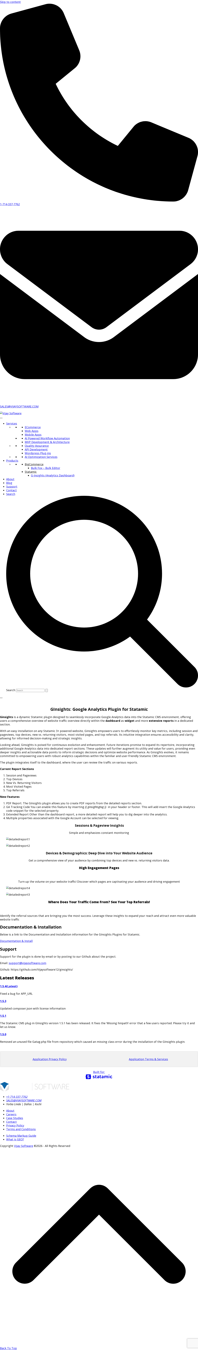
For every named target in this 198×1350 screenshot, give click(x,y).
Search (10, 690)
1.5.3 (3, 1001)
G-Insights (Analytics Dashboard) (52, 475)
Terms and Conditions (21, 1129)
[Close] (1, 697)
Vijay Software (23, 1146)
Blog (9, 483)
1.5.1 (3, 1016)
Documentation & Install (16, 941)
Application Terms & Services (148, 1059)
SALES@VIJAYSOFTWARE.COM (19, 406)
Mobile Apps (33, 434)
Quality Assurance (37, 446)
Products (12, 460)
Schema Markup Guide (21, 1135)
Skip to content (10, 2)
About (10, 479)
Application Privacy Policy (50, 1059)
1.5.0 (3, 1034)
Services (11, 423)
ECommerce (33, 427)
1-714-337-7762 (10, 204)
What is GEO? (15, 1139)
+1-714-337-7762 (17, 1097)
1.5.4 (3, 986)
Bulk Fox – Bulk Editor (45, 468)
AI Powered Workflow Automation (47, 438)
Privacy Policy (15, 1125)
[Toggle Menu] (1, 418)
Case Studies (14, 1118)
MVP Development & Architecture (47, 442)
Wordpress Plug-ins (38, 453)
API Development (36, 449)
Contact (11, 490)
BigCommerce (34, 464)
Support (11, 486)
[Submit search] (46, 690)
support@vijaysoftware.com (27, 963)
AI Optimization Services (41, 457)
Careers (11, 1114)
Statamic (31, 472)
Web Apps (31, 431)
